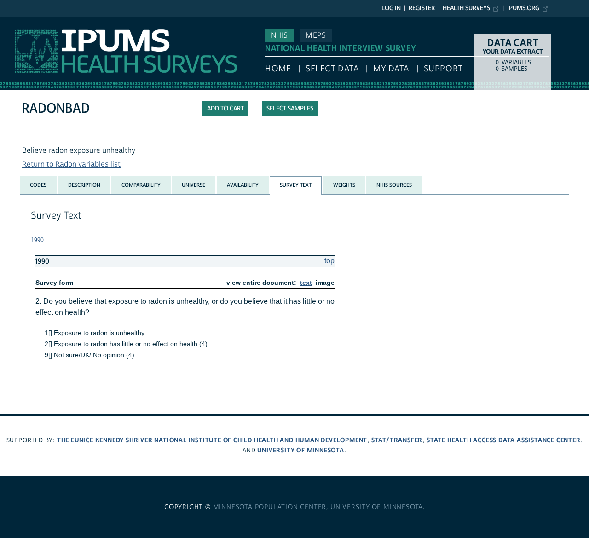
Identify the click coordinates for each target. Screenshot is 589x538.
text (306, 282)
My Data (391, 69)
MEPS (316, 35)
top (329, 261)
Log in (391, 8)
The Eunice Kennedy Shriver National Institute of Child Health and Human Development (212, 440)
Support (443, 69)
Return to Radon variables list (71, 164)
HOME (278, 69)
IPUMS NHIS (20, 22)
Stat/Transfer (396, 440)
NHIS (279, 35)
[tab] (38, 185)
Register (422, 8)
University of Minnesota (300, 450)
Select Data (332, 69)
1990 (37, 240)
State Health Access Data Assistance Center (504, 440)
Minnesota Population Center (270, 507)
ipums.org (523, 8)
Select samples (289, 108)
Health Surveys (466, 8)
